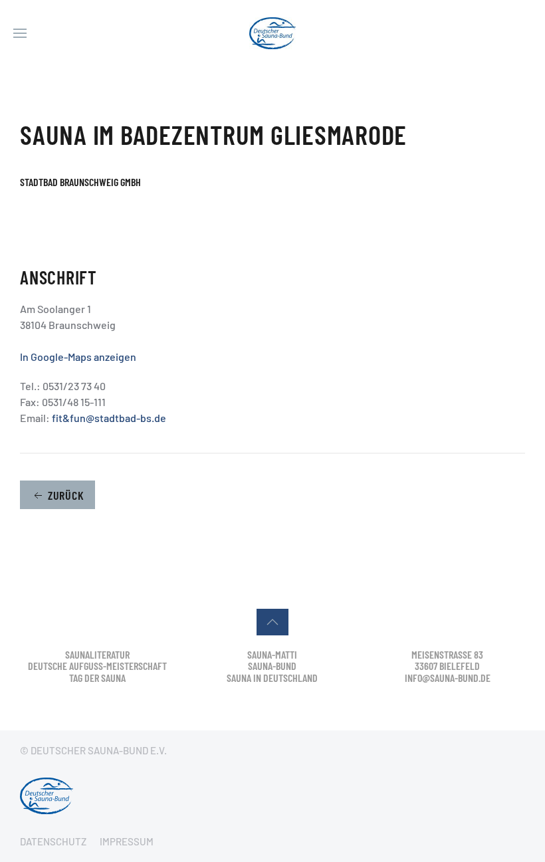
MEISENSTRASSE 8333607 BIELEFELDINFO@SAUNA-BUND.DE (447, 666)
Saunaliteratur (97, 654)
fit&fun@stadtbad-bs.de (109, 417)
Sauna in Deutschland (272, 677)
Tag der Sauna (97, 677)
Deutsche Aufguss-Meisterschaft (97, 665)
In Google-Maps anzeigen (78, 356)
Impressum (127, 841)
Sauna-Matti (272, 654)
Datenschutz (53, 841)
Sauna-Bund (272, 665)
